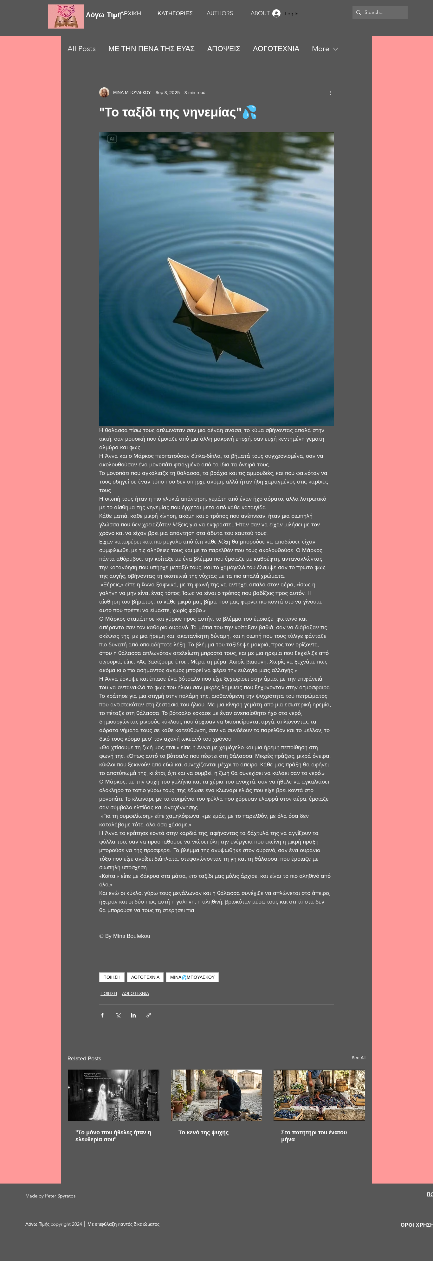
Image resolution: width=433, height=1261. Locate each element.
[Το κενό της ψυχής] (216, 1095)
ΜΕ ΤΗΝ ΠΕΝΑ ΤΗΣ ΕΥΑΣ (151, 48)
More (320, 48)
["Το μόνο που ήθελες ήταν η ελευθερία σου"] (113, 1095)
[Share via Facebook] (102, 1015)
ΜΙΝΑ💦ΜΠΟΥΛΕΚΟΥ (192, 977)
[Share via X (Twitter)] (118, 1015)
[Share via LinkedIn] (133, 1015)
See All (358, 1057)
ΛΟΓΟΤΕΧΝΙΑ (276, 48)
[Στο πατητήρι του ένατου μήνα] (319, 1095)
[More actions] (330, 92)
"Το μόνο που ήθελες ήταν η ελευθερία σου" (113, 1136)
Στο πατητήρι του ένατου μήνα (314, 1136)
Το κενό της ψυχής (203, 1132)
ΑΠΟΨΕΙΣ (223, 48)
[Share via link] (149, 1015)
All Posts (82, 48)
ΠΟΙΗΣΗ (111, 977)
